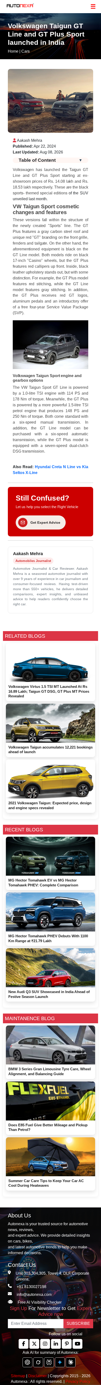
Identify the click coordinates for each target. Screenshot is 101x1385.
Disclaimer (37, 1376)
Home (13, 51)
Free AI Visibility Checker (40, 1302)
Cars (25, 51)
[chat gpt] (27, 1362)
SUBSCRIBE (78, 1323)
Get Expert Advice (45, 522)
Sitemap (18, 1376)
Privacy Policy (77, 1381)
